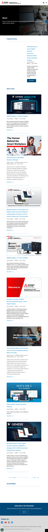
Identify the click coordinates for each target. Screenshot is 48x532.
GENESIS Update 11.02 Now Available (17, 116)
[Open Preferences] (2, 529)
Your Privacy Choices (31, 526)
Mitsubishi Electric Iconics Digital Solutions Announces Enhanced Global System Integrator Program (32, 53)
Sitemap (39, 526)
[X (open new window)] (9, 522)
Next (35, 477)
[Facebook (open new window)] (12, 522)
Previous (14, 477)
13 (32, 477)
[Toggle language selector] (43, 2)
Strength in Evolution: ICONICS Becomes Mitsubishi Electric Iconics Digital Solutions (17, 302)
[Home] (21, 2)
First (10, 477)
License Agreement (22, 526)
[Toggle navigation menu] (46, 2)
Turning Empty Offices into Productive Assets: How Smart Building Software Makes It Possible (17, 350)
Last (38, 477)
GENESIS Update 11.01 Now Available (17, 258)
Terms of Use (13, 526)
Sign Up (24, 512)
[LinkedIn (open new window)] (2, 522)
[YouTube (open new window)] (6, 522)
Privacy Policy (6, 526)
